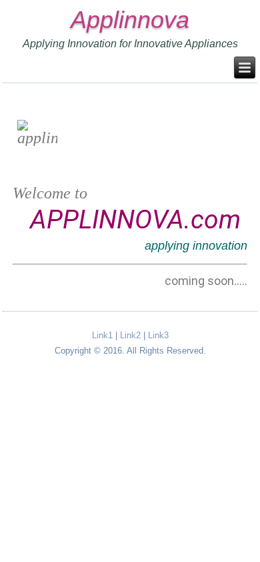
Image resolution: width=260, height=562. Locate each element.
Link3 (158, 335)
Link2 (130, 335)
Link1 (102, 335)
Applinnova (130, 19)
